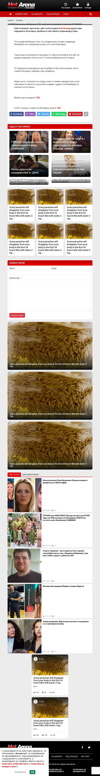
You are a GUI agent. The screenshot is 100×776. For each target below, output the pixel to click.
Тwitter (45, 114)
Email (54, 268)
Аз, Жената (56, 756)
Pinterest (76, 114)
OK (32, 772)
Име (12, 268)
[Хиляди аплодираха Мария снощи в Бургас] (24, 601)
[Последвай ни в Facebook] (82, 747)
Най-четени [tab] (14, 474)
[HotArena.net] (20, 747)
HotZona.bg (64, 28)
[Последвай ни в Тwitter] (89, 747)
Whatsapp (60, 114)
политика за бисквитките (15, 763)
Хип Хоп (85, 756)
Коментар (15, 278)
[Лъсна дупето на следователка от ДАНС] (29, 166)
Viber (31, 114)
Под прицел (71, 756)
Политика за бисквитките (79, 770)
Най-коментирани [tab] (30, 474)
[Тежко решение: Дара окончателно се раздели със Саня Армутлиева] (24, 636)
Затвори (20, 772)
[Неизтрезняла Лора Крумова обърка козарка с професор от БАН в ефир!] (24, 495)
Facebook (17, 114)
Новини (10, 20)
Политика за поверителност (56, 770)
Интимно (19, 20)
